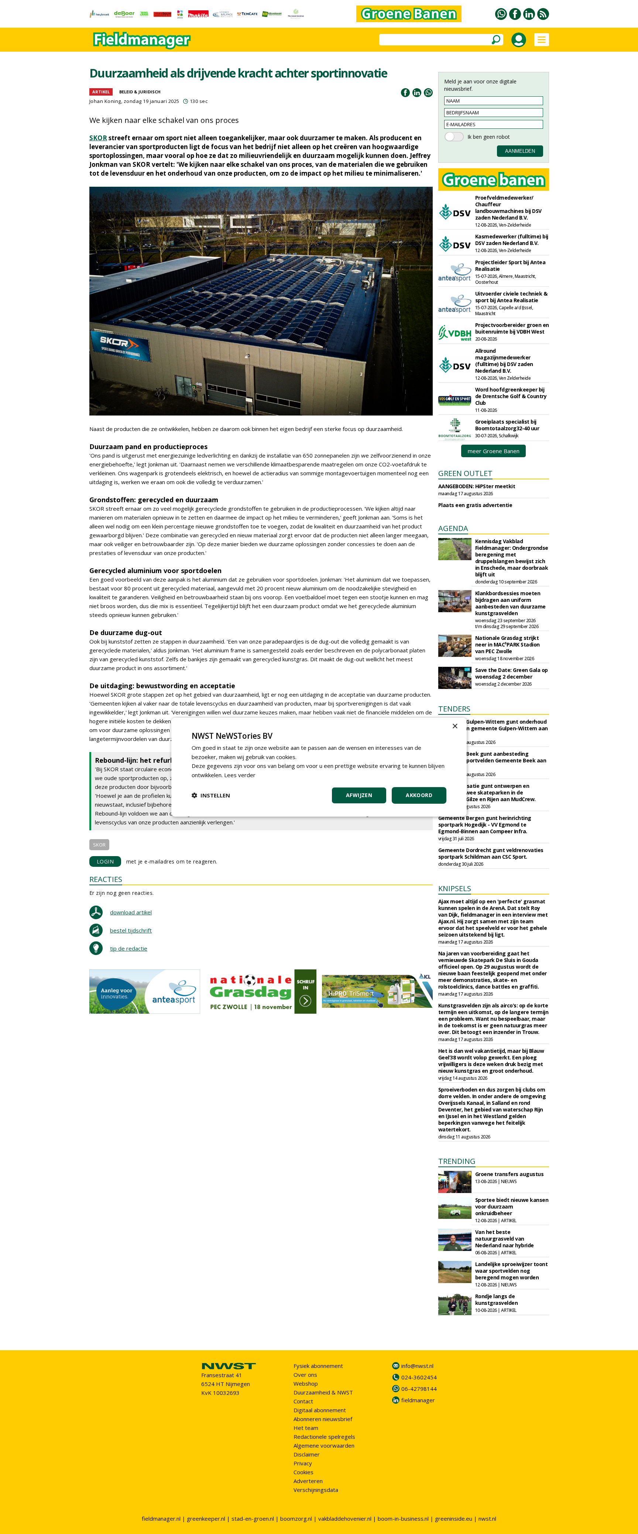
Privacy (303, 1463)
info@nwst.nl (417, 1365)
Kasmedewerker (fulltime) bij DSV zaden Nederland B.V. (511, 240)
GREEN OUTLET (465, 473)
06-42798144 (419, 1388)
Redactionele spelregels (324, 1436)
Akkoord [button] (419, 795)
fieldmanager (418, 1400)
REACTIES (105, 879)
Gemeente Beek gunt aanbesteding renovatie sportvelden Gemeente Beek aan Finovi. (492, 760)
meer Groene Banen (493, 451)
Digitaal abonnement (320, 1410)
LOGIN (105, 861)
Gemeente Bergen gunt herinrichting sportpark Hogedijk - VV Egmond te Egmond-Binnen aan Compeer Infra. (484, 824)
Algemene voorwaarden (324, 1445)
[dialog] (319, 766)
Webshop (306, 1383)
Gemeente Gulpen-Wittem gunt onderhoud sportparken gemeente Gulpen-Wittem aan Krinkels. (493, 728)
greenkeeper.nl (206, 1518)
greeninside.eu (453, 1518)
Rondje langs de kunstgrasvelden (496, 1299)
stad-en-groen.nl (252, 1518)
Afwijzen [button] (359, 795)
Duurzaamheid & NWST (323, 1392)
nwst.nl (487, 1518)
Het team (306, 1427)
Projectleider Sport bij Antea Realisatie (510, 265)
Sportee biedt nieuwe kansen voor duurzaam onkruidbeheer (512, 1206)
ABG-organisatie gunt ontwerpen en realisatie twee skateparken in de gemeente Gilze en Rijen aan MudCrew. (487, 792)
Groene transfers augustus (509, 1174)
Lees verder (239, 775)
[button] (211, 795)
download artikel (131, 912)
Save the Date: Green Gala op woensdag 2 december (511, 673)
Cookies (303, 1472)
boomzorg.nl (296, 1518)
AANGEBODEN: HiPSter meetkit (476, 486)
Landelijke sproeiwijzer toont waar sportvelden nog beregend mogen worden (511, 1271)
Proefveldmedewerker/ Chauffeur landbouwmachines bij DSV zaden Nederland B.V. (508, 207)
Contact (303, 1401)
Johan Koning (105, 101)
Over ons (305, 1374)
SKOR (98, 138)
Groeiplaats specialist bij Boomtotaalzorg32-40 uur (507, 425)
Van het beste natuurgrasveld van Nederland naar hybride (504, 1238)
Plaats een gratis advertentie (475, 505)
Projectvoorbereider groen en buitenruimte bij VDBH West (512, 328)
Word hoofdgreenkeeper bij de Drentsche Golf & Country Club (511, 396)
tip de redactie (128, 948)
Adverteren (308, 1481)
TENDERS (454, 709)
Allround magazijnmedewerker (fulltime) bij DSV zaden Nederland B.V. (504, 360)
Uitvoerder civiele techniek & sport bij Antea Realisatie (511, 297)
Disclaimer (307, 1454)
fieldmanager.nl (161, 1518)
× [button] (454, 726)
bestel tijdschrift (131, 930)
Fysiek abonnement (318, 1365)
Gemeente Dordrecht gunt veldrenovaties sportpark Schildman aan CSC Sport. (490, 853)
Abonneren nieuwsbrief (323, 1419)
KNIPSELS (454, 888)
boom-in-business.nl (403, 1518)
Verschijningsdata (316, 1489)
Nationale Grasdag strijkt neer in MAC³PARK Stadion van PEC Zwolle (507, 644)
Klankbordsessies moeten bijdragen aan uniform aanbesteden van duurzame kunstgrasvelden (510, 603)
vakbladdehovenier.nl (344, 1518)
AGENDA (453, 528)
